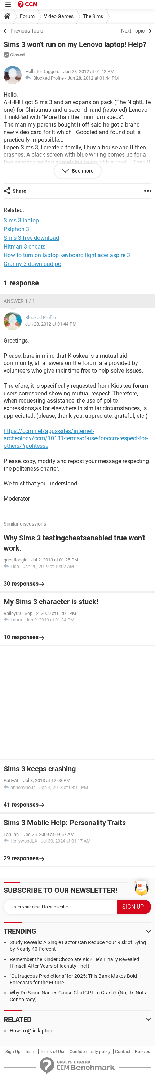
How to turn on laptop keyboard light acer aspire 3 (67, 255)
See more (82, 171)
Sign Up (13, 1051)
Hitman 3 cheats (24, 246)
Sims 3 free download (31, 237)
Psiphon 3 (16, 229)
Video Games (59, 16)
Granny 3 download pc (32, 263)
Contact (122, 1051)
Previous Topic (26, 31)
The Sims (93, 16)
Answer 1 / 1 (19, 301)
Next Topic (133, 31)
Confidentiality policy (90, 1051)
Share (19, 191)
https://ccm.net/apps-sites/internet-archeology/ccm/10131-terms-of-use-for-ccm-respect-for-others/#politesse (76, 439)
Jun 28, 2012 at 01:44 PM (93, 78)
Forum (27, 16)
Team (30, 1051)
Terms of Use (52, 1051)
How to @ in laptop (31, 1031)
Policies (142, 1051)
